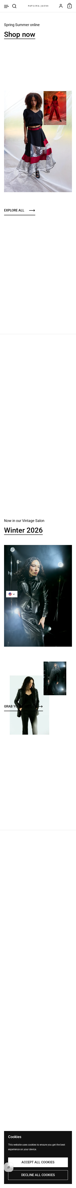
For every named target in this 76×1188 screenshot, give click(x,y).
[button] (12, 594)
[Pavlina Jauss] (38, 6)
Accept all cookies (38, 1162)
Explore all (14, 210)
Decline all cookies (38, 1175)
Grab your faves (18, 706)
